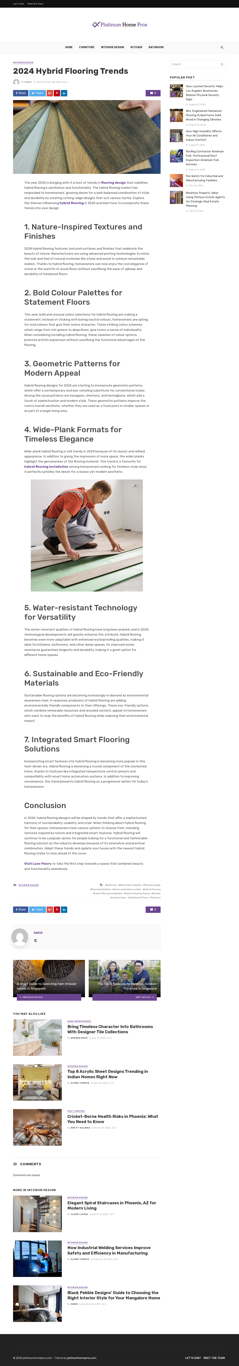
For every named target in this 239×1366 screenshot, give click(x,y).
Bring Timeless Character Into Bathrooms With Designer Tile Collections (110, 1029)
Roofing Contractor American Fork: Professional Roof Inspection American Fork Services (205, 158)
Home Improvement (79, 1021)
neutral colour (119, 897)
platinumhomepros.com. (82, 1358)
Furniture (86, 47)
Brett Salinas (80, 1127)
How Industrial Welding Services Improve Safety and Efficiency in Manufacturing (109, 1250)
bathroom (111, 885)
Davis (28, 82)
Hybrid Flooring (152, 889)
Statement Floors (139, 897)
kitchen (157, 893)
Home (69, 47)
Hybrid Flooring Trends (137, 893)
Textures (156, 897)
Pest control (76, 1111)
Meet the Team (35, 3)
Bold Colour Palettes (131, 885)
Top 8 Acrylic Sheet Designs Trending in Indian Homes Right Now (107, 1074)
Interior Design (112, 47)
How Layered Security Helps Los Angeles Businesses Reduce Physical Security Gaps (204, 93)
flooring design (113, 182)
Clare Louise (79, 1214)
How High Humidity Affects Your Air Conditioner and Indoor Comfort (204, 136)
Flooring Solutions (101, 889)
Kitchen (136, 47)
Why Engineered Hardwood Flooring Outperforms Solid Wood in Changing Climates (203, 115)
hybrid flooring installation (108, 893)
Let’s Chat (18, 3)
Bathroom (156, 47)
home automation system (127, 889)
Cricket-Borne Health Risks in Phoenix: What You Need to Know (112, 1119)
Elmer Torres (80, 1083)
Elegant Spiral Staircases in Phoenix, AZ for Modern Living (111, 1205)
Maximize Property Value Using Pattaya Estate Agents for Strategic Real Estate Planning (205, 199)
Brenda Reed (79, 1038)
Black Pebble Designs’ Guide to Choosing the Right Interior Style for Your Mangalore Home (113, 1295)
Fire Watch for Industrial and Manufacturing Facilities (204, 178)
